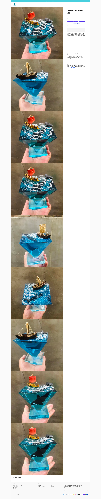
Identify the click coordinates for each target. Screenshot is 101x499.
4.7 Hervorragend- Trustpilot (71, 67)
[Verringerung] (68, 18)
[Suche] (84, 4)
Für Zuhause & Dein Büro (43, 4)
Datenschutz (52, 486)
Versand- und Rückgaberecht (41, 486)
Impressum (39, 485)
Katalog (23, 4)
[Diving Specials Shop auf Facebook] (17, 494)
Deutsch (14, 494)
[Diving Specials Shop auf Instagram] (19, 494)
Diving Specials (19, 4)
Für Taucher (26, 4)
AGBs (51, 485)
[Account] (86, 4)
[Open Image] (37, 33)
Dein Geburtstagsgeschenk (50, 4)
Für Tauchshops (37, 4)
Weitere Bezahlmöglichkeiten (76, 23)
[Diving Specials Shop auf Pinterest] (18, 494)
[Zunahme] (70, 18)
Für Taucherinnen (32, 4)
